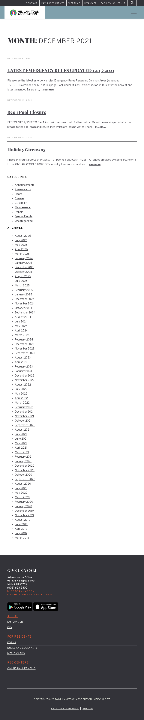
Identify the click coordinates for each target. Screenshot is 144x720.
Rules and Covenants (22, 648)
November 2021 (24, 416)
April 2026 (21, 249)
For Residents (19, 637)
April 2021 (21, 448)
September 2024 (25, 313)
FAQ (9, 627)
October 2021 (23, 421)
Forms (11, 642)
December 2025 (24, 267)
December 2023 (24, 344)
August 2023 (23, 358)
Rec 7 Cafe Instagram (65, 708)
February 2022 (24, 407)
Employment (16, 622)
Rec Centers (17, 663)
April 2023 (21, 362)
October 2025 (23, 272)
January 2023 (23, 371)
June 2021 (21, 439)
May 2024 (21, 326)
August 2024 (23, 317)
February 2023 (24, 367)
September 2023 (25, 353)
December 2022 (24, 376)
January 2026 (23, 263)
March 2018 (22, 538)
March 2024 (22, 335)
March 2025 (22, 286)
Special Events (23, 216)
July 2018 (21, 533)
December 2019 (24, 511)
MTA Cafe (90, 3)
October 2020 (23, 475)
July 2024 (21, 322)
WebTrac (74, 3)
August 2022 (23, 385)
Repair (19, 212)
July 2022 (21, 389)
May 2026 (21, 245)
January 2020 (23, 506)
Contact (32, 3)
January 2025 (23, 295)
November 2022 (24, 380)
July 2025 (21, 281)
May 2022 (21, 394)
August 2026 (23, 236)
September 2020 (25, 479)
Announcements (24, 185)
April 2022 (21, 398)
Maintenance (23, 207)
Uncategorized (24, 221)
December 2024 (24, 299)
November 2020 (24, 470)
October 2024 (23, 308)
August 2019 (22, 520)
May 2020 (21, 493)
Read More (48, 89)
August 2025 (23, 276)
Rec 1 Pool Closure (26, 112)
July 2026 (21, 240)
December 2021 (24, 412)
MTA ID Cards (16, 653)
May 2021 (21, 443)
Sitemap (87, 708)
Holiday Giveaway (26, 149)
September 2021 (25, 425)
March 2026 (22, 254)
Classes (19, 198)
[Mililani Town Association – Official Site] (24, 12)
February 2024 (24, 340)
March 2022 (22, 403)
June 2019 (21, 524)
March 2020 (22, 497)
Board (18, 194)
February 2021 (23, 457)
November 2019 (24, 515)
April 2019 (21, 529)
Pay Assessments (52, 3)
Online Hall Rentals (21, 668)
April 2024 (21, 331)
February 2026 (24, 258)
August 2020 (23, 484)
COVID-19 (21, 203)
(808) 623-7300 (17, 588)
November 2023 (24, 349)
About (12, 616)
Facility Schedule (113, 3)
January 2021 (23, 461)
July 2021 (21, 434)
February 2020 (24, 502)
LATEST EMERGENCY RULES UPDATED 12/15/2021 (60, 70)
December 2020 (24, 466)
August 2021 (22, 430)
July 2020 (21, 488)
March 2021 (22, 452)
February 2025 (24, 290)
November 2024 (24, 304)
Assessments (23, 189)
